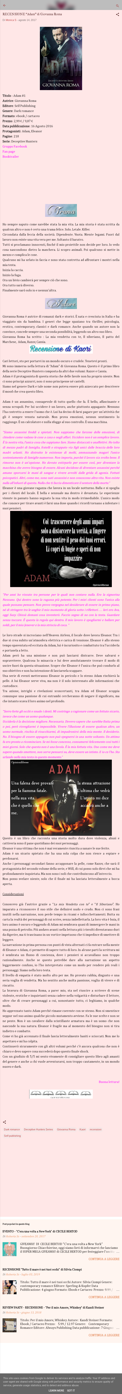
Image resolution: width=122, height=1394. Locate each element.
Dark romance (12, 1129)
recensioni (96, 1129)
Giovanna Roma (66, 1129)
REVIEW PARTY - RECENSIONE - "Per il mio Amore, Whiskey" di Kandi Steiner (53, 1308)
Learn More (56, 1390)
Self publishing (12, 1135)
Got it (71, 1390)
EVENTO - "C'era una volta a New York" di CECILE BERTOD (40, 1232)
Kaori (83, 1129)
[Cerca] (117, 6)
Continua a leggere (104, 1259)
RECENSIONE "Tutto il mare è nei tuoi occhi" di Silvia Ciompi (42, 1270)
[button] (117, 15)
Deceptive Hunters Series (38, 1129)
